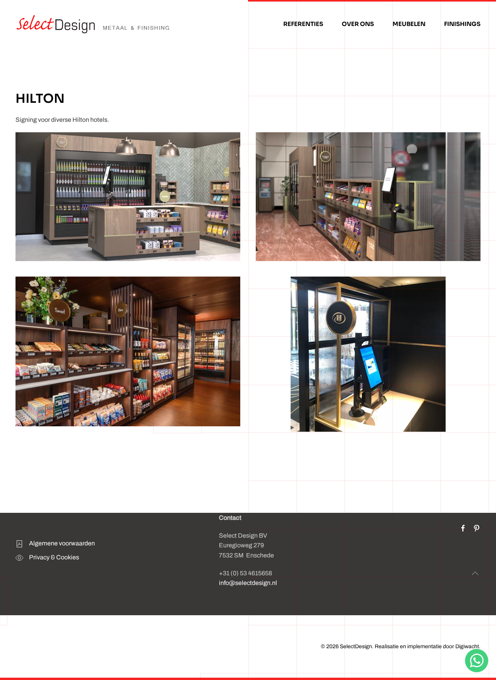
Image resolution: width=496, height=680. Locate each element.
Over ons (358, 24)
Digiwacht (467, 646)
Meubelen (409, 24)
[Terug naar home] (93, 24)
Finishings (462, 24)
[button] (475, 573)
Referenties (303, 24)
